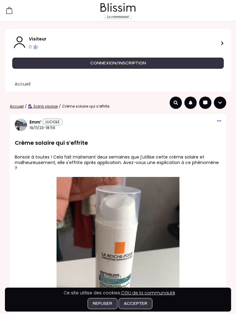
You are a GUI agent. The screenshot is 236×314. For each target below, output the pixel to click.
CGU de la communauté (148, 293)
